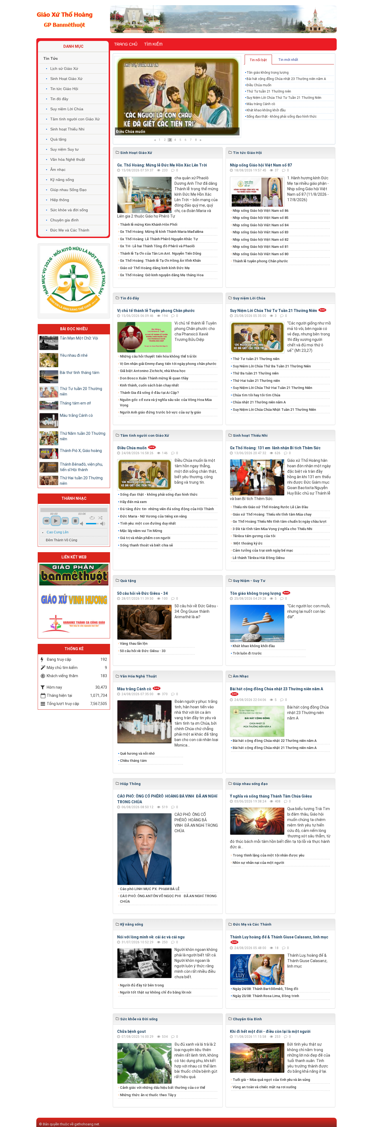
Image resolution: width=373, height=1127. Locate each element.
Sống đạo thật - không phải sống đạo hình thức (281, 116)
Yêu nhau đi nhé (74, 355)
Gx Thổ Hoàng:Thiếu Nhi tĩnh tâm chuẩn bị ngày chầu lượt (280, 521)
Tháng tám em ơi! (75, 403)
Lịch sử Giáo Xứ (64, 68)
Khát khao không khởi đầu (266, 110)
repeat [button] (92, 517)
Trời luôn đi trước (247, 653)
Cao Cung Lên (58, 532)
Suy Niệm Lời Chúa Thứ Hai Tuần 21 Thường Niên (272, 388)
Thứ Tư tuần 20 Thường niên (81, 391)
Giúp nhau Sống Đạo (68, 190)
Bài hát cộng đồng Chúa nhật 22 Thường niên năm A (275, 741)
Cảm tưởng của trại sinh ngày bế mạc (263, 550)
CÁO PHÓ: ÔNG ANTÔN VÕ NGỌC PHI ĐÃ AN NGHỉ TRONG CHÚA (168, 898)
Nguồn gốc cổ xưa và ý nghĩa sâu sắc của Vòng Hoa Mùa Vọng (166, 402)
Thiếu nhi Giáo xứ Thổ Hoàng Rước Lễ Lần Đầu (270, 507)
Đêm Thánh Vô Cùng (61, 540)
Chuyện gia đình (64, 220)
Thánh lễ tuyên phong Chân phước (260, 261)
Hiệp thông (59, 200)
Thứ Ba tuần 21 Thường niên (256, 373)
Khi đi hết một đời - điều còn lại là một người (270, 1031)
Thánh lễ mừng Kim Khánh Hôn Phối (148, 224)
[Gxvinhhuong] (73, 599)
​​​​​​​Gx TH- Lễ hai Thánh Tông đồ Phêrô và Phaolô (157, 246)
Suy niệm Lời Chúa (66, 109)
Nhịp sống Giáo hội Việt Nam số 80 (260, 254)
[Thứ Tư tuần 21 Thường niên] (177, 97)
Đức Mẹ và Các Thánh (69, 230)
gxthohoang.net (86, 1124)
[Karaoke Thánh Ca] (73, 623)
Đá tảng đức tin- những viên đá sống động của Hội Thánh (167, 509)
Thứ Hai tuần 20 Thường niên (81, 481)
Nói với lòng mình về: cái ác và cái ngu (151, 937)
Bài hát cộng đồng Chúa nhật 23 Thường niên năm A (286, 79)
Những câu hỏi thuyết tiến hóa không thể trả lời (158, 356)
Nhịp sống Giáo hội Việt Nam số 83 (260, 232)
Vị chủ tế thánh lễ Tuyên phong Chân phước (156, 310)
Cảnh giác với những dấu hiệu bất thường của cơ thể (163, 1088)
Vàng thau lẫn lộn (133, 643)
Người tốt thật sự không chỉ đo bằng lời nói (155, 992)
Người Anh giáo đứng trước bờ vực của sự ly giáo (160, 412)
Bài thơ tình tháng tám (79, 372)
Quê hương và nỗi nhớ (137, 753)
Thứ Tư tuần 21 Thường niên (141, 131)
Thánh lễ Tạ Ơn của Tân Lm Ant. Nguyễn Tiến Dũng (160, 253)
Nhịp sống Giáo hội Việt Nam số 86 (260, 211)
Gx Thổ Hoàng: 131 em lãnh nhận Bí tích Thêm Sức (275, 448)
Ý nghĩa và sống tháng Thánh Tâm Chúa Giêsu (271, 796)
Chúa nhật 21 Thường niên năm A (259, 402)
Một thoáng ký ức (248, 543)
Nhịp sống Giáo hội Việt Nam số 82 (260, 239)
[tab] (258, 59)
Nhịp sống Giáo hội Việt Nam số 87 (261, 165)
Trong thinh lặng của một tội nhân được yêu (268, 855)
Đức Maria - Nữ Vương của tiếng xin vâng (153, 516)
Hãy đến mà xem (133, 502)
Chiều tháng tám (133, 761)
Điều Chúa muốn (259, 85)
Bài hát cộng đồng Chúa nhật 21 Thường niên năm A (275, 748)
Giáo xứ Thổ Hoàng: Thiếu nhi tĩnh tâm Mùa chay (272, 514)
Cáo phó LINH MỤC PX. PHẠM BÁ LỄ (149, 889)
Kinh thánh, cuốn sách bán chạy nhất (149, 385)
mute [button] (82, 524)
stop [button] (75, 521)
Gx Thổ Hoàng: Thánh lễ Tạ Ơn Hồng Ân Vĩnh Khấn (160, 260)
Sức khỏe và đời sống (69, 210)
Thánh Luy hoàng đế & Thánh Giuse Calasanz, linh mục (279, 937)
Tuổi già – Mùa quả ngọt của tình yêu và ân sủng (271, 1080)
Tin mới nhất (288, 60)
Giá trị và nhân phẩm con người (145, 538)
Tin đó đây (59, 99)
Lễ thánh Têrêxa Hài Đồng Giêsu (259, 558)
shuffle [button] (100, 517)
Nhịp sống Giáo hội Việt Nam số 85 (260, 218)
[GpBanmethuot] (73, 574)
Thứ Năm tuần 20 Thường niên (82, 436)
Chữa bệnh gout (131, 1031)
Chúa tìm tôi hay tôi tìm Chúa (256, 395)
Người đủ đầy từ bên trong (142, 985)
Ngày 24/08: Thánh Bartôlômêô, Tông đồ (265, 989)
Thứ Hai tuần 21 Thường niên (256, 381)
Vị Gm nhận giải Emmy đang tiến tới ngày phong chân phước (168, 364)
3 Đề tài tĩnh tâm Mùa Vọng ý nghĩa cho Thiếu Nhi (272, 529)
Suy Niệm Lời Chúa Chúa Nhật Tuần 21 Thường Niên (274, 410)
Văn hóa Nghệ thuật (67, 159)
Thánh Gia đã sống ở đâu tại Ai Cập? (149, 393)
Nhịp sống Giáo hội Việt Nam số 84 (260, 225)
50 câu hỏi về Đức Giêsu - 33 (142, 651)
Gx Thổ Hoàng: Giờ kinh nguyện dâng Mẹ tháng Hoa (161, 275)
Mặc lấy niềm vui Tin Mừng (141, 531)
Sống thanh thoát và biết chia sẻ (146, 545)
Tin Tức (50, 58)
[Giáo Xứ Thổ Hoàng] (64, 19)
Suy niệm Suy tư (64, 149)
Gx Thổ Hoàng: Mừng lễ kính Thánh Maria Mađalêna (161, 232)
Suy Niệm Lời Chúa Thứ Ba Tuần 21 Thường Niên (272, 366)
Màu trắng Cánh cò (261, 104)
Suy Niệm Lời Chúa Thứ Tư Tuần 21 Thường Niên (284, 98)
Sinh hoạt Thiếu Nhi (67, 129)
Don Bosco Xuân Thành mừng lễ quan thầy (154, 378)
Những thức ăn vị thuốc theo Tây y (148, 1095)
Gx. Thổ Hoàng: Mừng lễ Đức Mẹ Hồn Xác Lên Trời (162, 165)
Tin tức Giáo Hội (64, 89)
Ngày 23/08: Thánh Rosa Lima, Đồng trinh (266, 996)
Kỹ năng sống (62, 179)
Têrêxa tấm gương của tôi (254, 536)
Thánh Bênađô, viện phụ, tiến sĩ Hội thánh (81, 467)
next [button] (65, 521)
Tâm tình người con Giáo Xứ (75, 119)
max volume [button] (102, 524)
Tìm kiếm (153, 44)
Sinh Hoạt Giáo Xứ (66, 78)
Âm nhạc (58, 169)
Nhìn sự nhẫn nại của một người (258, 863)
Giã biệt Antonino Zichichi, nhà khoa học (153, 371)
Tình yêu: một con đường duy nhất (148, 523)
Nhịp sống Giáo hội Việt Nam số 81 (260, 247)
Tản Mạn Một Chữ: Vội (79, 338)
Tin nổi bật (258, 60)
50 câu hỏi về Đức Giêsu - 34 (142, 593)
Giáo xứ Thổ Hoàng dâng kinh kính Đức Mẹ (155, 268)
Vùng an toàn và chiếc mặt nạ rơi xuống (264, 1087)
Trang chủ (125, 44)
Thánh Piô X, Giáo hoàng (81, 450)
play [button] (55, 520)
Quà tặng (58, 139)
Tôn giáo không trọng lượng (268, 73)
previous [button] (46, 521)
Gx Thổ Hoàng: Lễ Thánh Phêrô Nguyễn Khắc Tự (159, 239)
